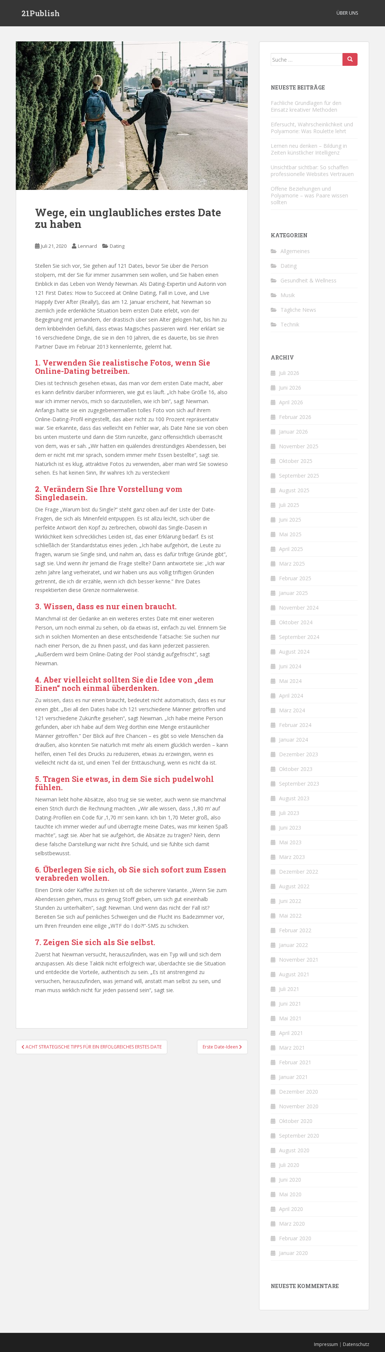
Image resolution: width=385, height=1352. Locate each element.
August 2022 (294, 886)
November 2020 (298, 1106)
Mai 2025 (290, 534)
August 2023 (294, 798)
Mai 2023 (290, 842)
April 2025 (291, 548)
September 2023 (299, 783)
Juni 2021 (290, 1003)
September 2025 (299, 475)
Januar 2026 (293, 431)
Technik (289, 324)
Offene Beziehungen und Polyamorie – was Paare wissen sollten (309, 195)
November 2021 (298, 959)
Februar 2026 (295, 416)
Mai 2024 (290, 680)
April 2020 (291, 1208)
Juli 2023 (289, 812)
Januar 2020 (293, 1252)
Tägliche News (298, 309)
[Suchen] (350, 59)
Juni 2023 (290, 827)
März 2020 (292, 1223)
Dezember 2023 (298, 754)
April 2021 (291, 1032)
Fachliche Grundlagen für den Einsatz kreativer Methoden (306, 106)
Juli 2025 (289, 504)
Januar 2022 (293, 944)
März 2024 (292, 710)
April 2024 (291, 695)
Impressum (326, 1344)
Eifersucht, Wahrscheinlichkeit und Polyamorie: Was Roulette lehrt (312, 128)
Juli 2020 (289, 1164)
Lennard (87, 246)
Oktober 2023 (295, 768)
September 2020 (299, 1135)
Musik (287, 295)
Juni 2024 (290, 666)
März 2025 (292, 563)
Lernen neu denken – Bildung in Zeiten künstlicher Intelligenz (309, 149)
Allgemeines (295, 251)
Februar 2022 (295, 930)
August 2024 (294, 651)
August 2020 (294, 1150)
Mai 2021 (290, 1018)
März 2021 (292, 1047)
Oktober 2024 (295, 622)
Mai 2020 (290, 1194)
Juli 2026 (289, 372)
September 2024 (299, 636)
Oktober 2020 (295, 1120)
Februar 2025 (295, 578)
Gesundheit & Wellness (308, 280)
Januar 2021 (293, 1076)
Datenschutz (356, 1344)
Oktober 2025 (295, 460)
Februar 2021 (295, 1062)
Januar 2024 (293, 739)
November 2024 (298, 607)
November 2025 (298, 446)
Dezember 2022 (298, 871)
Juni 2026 (290, 387)
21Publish (40, 13)
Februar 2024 (295, 724)
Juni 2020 (290, 1179)
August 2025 (294, 490)
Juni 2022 (290, 900)
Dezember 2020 (298, 1091)
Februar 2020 (295, 1238)
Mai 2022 (290, 915)
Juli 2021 (289, 988)
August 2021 (294, 974)
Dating (117, 246)
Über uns (347, 13)
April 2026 (291, 402)
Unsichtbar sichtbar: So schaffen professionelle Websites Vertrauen (312, 171)
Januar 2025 (293, 592)
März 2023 (292, 856)
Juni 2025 (290, 519)
